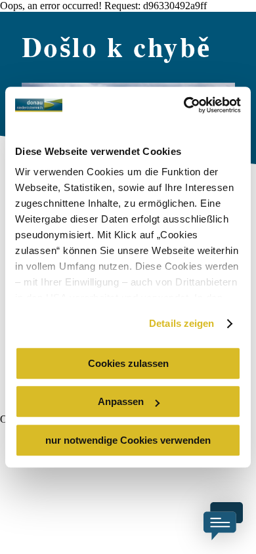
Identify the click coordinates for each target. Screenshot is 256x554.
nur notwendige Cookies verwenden (128, 440)
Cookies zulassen (128, 363)
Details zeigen (181, 323)
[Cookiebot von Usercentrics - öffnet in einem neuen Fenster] (184, 105)
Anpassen (121, 401)
